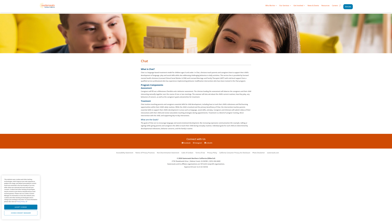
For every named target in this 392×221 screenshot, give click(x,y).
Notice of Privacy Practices (145, 153)
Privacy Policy (212, 153)
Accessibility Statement (124, 153)
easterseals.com (273, 153)
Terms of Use (200, 153)
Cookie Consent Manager (21, 213)
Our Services (284, 5)
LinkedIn (209, 143)
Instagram (198, 143)
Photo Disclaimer (258, 153)
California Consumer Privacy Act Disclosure (234, 153)
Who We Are (270, 5)
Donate (348, 6)
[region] (21, 197)
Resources (325, 5)
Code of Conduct (187, 153)
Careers (335, 5)
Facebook (186, 143)
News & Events (313, 5)
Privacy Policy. (21, 201)
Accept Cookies (21, 207)
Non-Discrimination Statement (168, 153)
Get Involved (298, 5)
